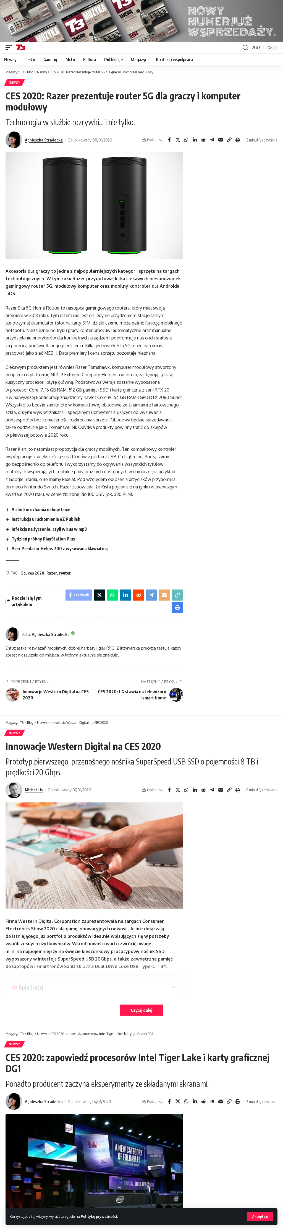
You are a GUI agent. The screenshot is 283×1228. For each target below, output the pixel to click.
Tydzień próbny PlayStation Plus (43, 539)
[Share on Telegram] (212, 139)
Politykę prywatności (99, 1216)
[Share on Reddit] (203, 139)
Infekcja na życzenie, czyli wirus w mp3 (49, 529)
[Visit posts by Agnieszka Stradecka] (14, 140)
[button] (260, 1216)
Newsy (14, 82)
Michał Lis (34, 789)
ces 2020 (36, 573)
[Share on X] (178, 139)
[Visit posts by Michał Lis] (14, 790)
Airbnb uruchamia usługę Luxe (41, 509)
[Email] (220, 139)
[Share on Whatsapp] (186, 139)
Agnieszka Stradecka (44, 139)
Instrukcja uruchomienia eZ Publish (46, 519)
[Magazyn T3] (21, 47)
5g (23, 573)
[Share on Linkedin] (195, 139)
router (65, 573)
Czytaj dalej (141, 1010)
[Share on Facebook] (169, 139)
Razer (51, 573)
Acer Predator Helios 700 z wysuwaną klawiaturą (60, 548)
